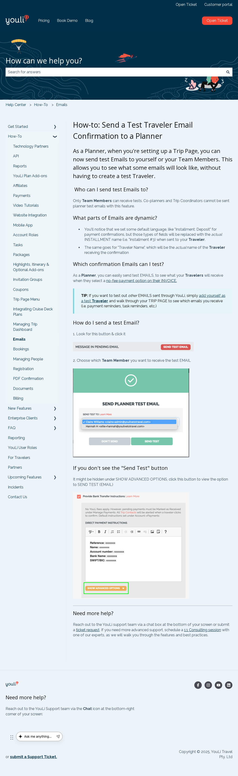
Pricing (44, 20)
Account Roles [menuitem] (25, 235)
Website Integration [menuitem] (30, 215)
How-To (41, 105)
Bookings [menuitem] (21, 349)
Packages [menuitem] (21, 254)
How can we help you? (44, 61)
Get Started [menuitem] (18, 126)
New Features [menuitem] (20, 408)
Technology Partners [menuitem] (31, 146)
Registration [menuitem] (23, 369)
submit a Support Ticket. (33, 757)
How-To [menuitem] (15, 136)
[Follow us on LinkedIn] (228, 685)
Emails (61, 105)
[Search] (228, 72)
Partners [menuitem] (15, 467)
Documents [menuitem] (23, 388)
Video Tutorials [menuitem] (26, 205)
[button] (55, 127)
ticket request (87, 630)
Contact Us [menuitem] (17, 497)
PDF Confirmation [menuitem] (28, 378)
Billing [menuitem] (18, 398)
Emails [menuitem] (19, 339)
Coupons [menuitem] (21, 289)
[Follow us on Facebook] (198, 685)
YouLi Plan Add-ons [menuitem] (30, 176)
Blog (89, 20)
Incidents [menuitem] (15, 487)
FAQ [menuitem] (12, 428)
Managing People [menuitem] (28, 359)
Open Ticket (186, 4)
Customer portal (218, 4)
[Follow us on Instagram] (208, 685)
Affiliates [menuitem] (20, 185)
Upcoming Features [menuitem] (25, 477)
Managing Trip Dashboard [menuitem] (25, 327)
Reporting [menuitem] (16, 438)
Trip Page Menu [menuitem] (26, 299)
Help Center (16, 105)
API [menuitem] (16, 156)
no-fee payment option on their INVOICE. (141, 281)
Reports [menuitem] (20, 166)
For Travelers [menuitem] (19, 457)
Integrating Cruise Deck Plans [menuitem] (33, 311)
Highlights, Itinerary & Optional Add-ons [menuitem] (31, 267)
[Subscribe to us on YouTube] (218, 685)
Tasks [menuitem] (18, 245)
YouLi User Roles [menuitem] (22, 447)
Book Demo (67, 20)
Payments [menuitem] (21, 195)
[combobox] (115, 72)
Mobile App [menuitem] (23, 225)
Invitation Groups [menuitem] (27, 279)
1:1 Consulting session (202, 630)
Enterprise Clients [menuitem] (23, 418)
